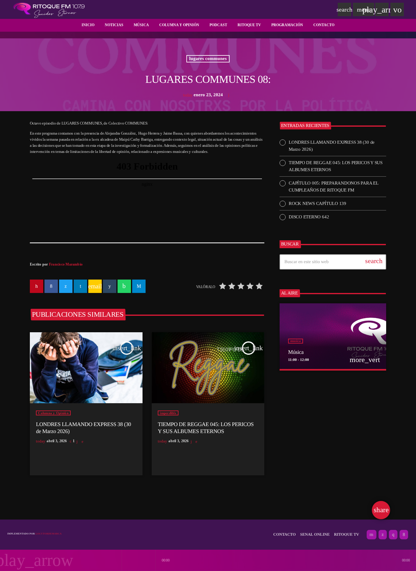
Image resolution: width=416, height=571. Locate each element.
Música (296, 352)
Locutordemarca (49, 533)
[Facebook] (404, 535)
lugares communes (208, 58)
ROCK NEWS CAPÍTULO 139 (317, 203)
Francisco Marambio (66, 264)
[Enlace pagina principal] (49, 9)
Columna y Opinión (53, 413)
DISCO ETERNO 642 (309, 216)
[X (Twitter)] (383, 535)
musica (295, 341)
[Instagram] (393, 535)
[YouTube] (371, 535)
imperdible (168, 413)
